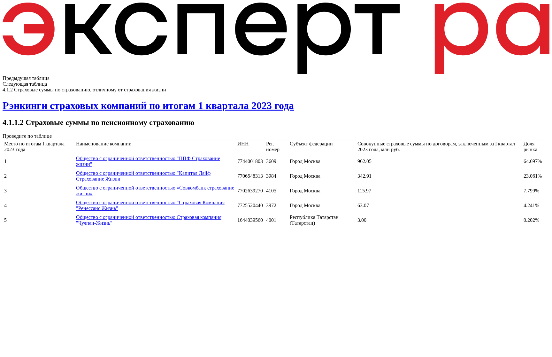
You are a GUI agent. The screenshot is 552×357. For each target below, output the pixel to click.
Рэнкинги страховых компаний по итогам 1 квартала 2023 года (148, 105)
